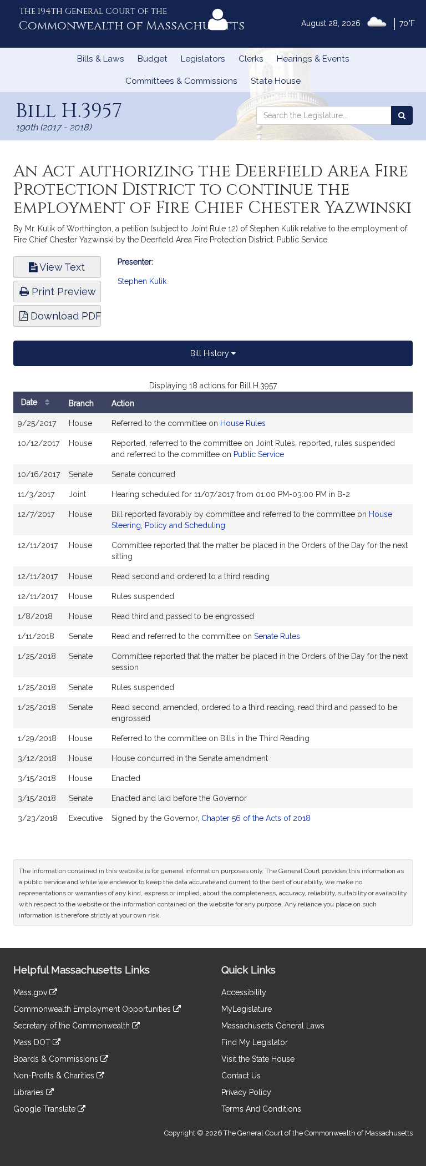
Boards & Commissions (56, 1059)
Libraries (29, 1092)
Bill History (210, 353)
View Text (61, 267)
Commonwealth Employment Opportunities (93, 1009)
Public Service (259, 454)
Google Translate (45, 1108)
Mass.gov (31, 992)
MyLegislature (246, 1009)
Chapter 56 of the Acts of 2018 (256, 818)
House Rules (243, 423)
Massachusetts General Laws (272, 1025)
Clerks (251, 59)
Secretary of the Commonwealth (72, 1025)
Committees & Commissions (181, 81)
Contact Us (241, 1075)
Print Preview (62, 291)
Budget (153, 59)
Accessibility (243, 992)
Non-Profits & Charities (55, 1075)
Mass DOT (33, 1042)
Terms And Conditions (261, 1108)
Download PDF (64, 316)
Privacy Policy (246, 1092)
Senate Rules (277, 636)
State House (276, 81)
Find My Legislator (254, 1042)
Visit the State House (258, 1059)
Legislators (203, 59)
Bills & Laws (100, 59)
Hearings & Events (313, 59)
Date (30, 402)
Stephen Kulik (142, 281)
